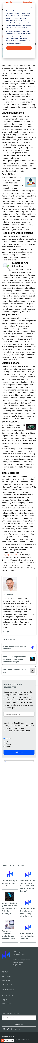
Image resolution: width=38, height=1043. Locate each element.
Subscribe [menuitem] (6, 1004)
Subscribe (27, 2)
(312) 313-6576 (17, 965)
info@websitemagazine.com (21, 959)
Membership (8, 995)
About (5, 972)
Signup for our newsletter (11, 1013)
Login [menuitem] (4, 1000)
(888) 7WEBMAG (18, 962)
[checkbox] (19, 742)
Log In (9, 2)
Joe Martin (8, 595)
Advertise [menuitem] (6, 976)
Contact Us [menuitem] (7, 985)
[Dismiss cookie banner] (31, 7)
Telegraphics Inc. (9, 555)
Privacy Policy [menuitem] (8, 1036)
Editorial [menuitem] (6, 980)
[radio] (19, 738)
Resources (8, 990)
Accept (19, 48)
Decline (19, 53)
